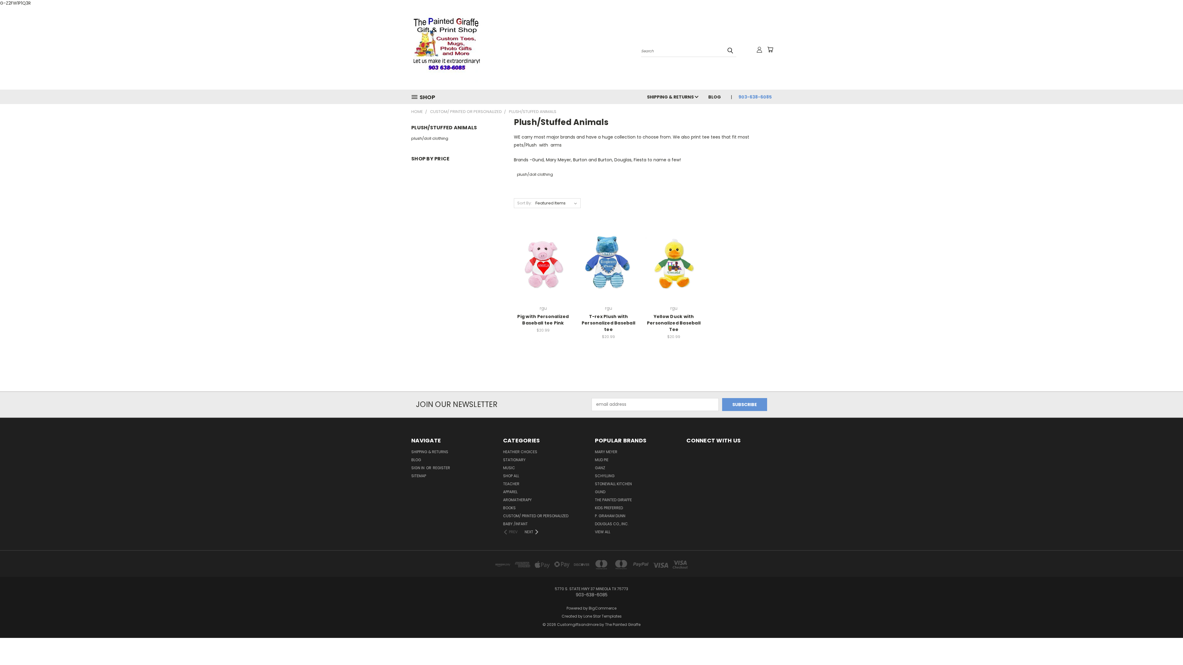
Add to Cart (543, 273)
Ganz (600, 467)
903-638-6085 (755, 97)
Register (441, 467)
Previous (1166, 645)
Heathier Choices (520, 451)
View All (602, 531)
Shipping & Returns (671, 97)
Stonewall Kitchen (613, 483)
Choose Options (674, 273)
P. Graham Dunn (610, 515)
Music (509, 467)
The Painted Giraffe (613, 499)
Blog (714, 97)
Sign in (418, 467)
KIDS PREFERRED (609, 507)
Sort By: (524, 203)
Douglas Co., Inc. (612, 523)
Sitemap (418, 475)
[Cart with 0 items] (770, 49)
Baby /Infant (515, 523)
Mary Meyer (606, 451)
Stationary (514, 459)
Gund (600, 491)
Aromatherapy (517, 499)
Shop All (511, 475)
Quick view (543, 249)
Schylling (605, 475)
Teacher (511, 483)
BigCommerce (602, 608)
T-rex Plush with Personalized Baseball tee (608, 322)
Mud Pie (601, 459)
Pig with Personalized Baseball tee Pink (543, 319)
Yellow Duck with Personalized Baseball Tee (674, 322)
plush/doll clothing (429, 138)
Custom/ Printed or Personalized (535, 515)
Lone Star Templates (602, 616)
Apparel (510, 491)
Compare (541, 261)
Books (509, 507)
